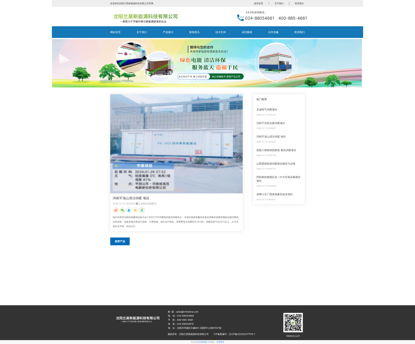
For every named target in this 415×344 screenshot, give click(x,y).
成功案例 (247, 32)
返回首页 (258, 3)
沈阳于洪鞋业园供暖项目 (270, 123)
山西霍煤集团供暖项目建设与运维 (275, 163)
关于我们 (279, 3)
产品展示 (168, 32)
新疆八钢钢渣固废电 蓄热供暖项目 (276, 150)
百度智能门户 (204, 342)
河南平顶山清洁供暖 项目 (131, 198)
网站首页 (115, 32)
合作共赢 (273, 32)
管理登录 (220, 342)
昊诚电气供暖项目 (266, 109)
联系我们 (299, 3)
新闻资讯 (194, 32)
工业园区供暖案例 (147, 203)
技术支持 (220, 32)
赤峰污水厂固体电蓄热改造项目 (274, 194)
